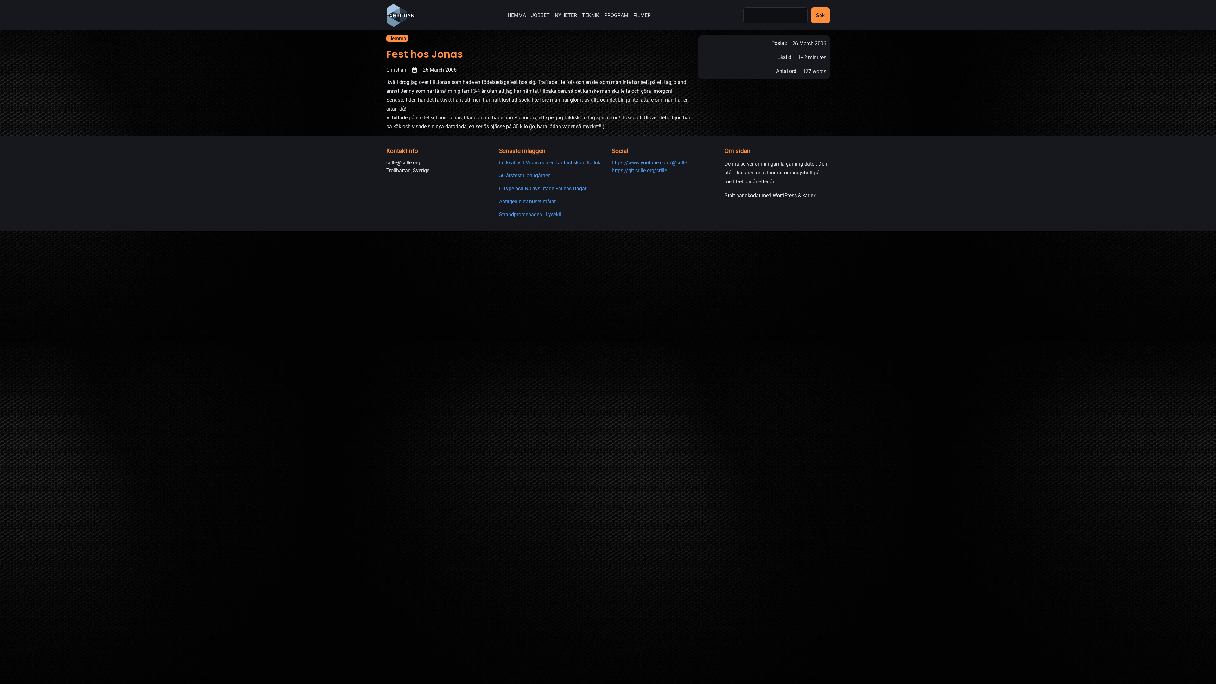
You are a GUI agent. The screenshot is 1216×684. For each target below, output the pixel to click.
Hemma (397, 38)
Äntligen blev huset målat (527, 202)
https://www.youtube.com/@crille (649, 163)
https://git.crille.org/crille (639, 171)
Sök (820, 15)
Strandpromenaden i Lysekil (530, 215)
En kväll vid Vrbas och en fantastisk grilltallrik (549, 163)
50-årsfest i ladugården (525, 176)
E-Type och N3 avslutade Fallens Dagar (542, 189)
